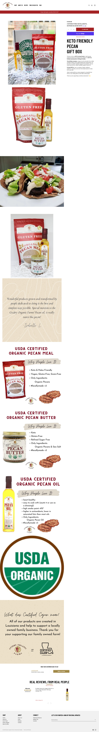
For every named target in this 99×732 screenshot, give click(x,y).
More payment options (80, 36)
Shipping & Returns (37, 717)
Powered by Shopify (18, 729)
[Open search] (89, 5)
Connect (35, 720)
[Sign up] (95, 720)
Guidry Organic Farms (10, 729)
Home (4, 717)
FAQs (19, 719)
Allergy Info (35, 719)
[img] (49, 684)
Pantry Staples (6, 722)
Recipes (19, 720)
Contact (19, 722)
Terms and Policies (27, 729)
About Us (20, 717)
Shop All (4, 719)
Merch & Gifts (6, 724)
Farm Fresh (5, 720)
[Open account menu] (91, 5)
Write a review (61, 671)
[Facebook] (93, 730)
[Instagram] (95, 730)
